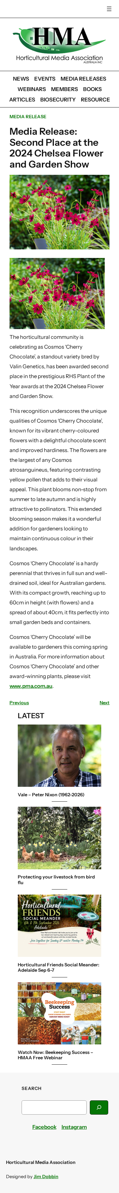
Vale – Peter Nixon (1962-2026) (51, 795)
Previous (19, 703)
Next (104, 703)
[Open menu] (109, 9)
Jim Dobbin (46, 1176)
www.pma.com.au (31, 686)
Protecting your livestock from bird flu (56, 879)
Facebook (44, 1127)
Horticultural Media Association (41, 1162)
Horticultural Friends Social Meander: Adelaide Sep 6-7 (58, 967)
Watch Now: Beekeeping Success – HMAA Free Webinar (55, 1055)
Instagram (74, 1127)
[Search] (99, 1107)
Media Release (28, 116)
